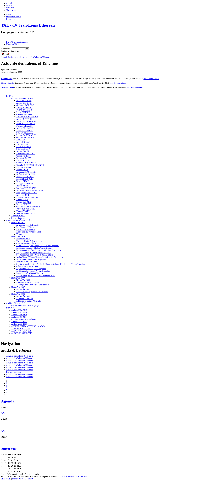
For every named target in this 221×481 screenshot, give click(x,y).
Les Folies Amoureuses (25, 229)
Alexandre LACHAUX (26, 172)
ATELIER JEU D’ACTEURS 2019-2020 (28, 326)
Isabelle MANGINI (24, 186)
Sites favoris (11, 10)
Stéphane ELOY (23, 149)
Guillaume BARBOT (25, 105)
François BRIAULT (24, 126)
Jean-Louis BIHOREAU (26, 121)
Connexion (10, 19)
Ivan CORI (20, 140)
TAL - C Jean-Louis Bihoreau (28, 25)
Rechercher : (6, 49)
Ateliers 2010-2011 (19, 317)
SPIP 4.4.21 (6, 479)
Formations (10, 308)
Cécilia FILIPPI (22, 156)
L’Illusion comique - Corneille (28, 301)
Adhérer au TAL (18, 216)
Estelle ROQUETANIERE (27, 197)
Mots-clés (10, 8)
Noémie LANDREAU (25, 174)
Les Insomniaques (13, 372)
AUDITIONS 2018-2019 (21, 333)
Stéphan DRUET (23, 144)
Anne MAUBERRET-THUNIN (29, 190)
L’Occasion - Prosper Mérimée (23, 319)
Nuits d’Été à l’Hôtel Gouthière (18, 220)
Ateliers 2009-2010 (19, 321)
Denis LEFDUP (23, 181)
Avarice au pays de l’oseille (27, 225)
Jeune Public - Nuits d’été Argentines (31, 259)
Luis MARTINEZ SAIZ (26, 188)
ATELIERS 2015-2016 (20, 328)
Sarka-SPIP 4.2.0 (19, 479)
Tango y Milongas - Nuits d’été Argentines (33, 252)
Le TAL (9, 96)
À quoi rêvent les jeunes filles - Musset (32, 292)
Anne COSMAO (23, 142)
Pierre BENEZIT (23, 112)
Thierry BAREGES (24, 107)
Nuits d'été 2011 (12, 44)
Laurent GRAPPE (23, 158)
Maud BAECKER (23, 100)
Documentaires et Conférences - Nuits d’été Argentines (38, 250)
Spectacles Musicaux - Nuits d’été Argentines (34, 255)
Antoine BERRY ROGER (27, 117)
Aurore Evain (83, 476)
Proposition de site (13, 17)
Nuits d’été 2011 (18, 223)
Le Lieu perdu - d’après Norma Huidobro (33, 271)
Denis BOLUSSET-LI (25, 124)
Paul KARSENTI (23, 167)
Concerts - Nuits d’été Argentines (29, 243)
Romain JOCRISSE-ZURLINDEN (30, 165)
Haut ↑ (30, 479)
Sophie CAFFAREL (24, 130)
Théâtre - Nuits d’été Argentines (29, 241)
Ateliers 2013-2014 (19, 312)
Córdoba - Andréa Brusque (27, 266)
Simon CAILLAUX (24, 133)
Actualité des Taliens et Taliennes (36, 57)
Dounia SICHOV (23, 204)
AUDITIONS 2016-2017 (21, 331)
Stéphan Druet (7, 87)
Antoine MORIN (23, 195)
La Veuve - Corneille (24, 298)
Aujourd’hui (9, 448)
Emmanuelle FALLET (25, 153)
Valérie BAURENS (24, 110)
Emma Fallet (6, 79)
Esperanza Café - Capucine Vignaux (31, 269)
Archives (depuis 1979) (15, 303)
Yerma (19, 234)
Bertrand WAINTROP (25, 213)
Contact (9, 14)
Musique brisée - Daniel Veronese (30, 273)
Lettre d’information (19, 218)
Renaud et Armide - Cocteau (27, 282)
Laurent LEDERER (24, 179)
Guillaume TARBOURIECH (28, 206)
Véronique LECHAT (25, 176)
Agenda (9, 3)
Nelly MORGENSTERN (26, 193)
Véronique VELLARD (25, 209)
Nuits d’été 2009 (18, 278)
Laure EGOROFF (23, 147)
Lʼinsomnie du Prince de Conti (28, 232)
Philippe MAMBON (24, 183)
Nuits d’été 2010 (18, 236)
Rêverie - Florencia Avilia (26, 262)
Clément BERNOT (24, 114)
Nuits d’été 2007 (18, 287)
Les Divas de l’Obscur (25, 227)
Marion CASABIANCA (26, 135)
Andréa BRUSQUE (24, 128)
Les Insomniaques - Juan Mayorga (25, 305)
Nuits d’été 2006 (18, 294)
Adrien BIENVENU (24, 119)
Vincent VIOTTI (23, 211)
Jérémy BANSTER (24, 103)
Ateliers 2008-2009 (19, 324)
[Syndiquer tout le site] (1, 337)
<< (3, 412)
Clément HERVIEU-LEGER (28, 163)
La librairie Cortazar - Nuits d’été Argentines (34, 248)
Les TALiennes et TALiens (17, 42)
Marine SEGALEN (24, 202)
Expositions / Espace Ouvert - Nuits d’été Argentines (37, 246)
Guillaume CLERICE (25, 137)
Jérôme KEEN (22, 170)
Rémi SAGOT (22, 199)
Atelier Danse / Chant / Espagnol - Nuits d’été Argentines (39, 257)
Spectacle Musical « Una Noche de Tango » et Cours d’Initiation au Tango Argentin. (50, 264)
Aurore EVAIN (22, 151)
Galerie (9, 5)
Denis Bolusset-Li (67, 476)
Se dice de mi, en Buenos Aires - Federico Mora (35, 275)
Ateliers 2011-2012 (19, 315)
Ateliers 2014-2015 (19, 310)
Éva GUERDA (22, 160)
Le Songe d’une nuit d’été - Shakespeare (32, 285)
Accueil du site (7, 57)
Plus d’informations (151, 79)
